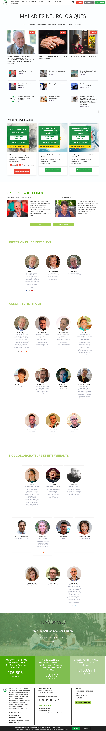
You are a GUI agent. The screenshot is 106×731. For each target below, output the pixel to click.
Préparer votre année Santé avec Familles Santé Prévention (26, 98)
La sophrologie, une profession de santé (82, 56)
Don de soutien (89, 2)
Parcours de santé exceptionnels (54, 97)
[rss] (37, 290)
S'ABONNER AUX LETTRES (83, 702)
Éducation (57, 1)
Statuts (79, 698)
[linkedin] (34, 290)
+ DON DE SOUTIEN (44, 711)
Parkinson (52, 24)
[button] (50, 641)
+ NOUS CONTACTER (44, 689)
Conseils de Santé (45, 1)
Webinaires (33, 1)
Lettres (24, 1)
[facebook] (26, 290)
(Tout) (23, 24)
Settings (86, 728)
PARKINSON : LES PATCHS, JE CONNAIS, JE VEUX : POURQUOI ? (53, 57)
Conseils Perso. (15, 4)
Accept (76, 728)
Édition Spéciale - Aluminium (57, 84)
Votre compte (100, 2)
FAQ (77, 693)
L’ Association (15, 1)
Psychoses (62, 24)
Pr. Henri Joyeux (31, 271)
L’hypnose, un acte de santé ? (57, 71)
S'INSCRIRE (40, 224)
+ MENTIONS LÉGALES (16, 712)
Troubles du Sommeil (75, 24)
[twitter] (29, 290)
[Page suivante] (98, 111)
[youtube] (32, 290)
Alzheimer (31, 24)
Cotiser (80, 2)
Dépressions (41, 24)
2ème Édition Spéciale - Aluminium (25, 84)
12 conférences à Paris (25, 71)
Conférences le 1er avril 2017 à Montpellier (87, 84)
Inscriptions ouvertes (22, 171)
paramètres (65, 729)
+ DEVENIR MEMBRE (44, 708)
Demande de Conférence (84, 691)
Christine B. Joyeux (82, 695)
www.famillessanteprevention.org (47, 696)
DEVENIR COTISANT (63, 224)
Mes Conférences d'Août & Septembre (88, 71)
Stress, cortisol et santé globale (19, 155)
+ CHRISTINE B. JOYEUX (45, 706)
